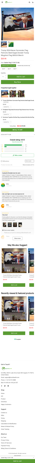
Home (2, 393)
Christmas (4, 401)
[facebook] (2, 386)
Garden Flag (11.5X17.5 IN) (11, 62)
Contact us (4, 412)
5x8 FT (15, 68)
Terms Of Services (6, 443)
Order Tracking (5, 429)
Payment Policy (5, 445)
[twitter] (5, 386)
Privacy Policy (5, 440)
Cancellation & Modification (8, 423)
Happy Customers (6, 404)
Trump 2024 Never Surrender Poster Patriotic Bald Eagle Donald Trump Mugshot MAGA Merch (12, 276)
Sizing (3, 418)
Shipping (3, 421)
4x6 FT (9, 68)
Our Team (3, 437)
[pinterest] (8, 386)
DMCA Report (17, 455)
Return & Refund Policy (7, 426)
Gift (2, 396)
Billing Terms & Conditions (8, 448)
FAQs (2, 415)
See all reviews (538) (17, 142)
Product (3, 399)
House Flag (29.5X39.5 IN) (24, 65)
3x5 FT (3, 68)
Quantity (3, 73)
